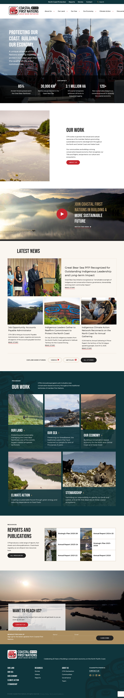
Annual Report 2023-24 (68, 545)
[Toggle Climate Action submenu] (113, 11)
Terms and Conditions (56, 694)
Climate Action (105, 11)
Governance (66, 678)
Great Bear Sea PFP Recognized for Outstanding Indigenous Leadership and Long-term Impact (88, 271)
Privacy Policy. (44, 694)
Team (64, 681)
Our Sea (74, 11)
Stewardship (74, 493)
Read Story (70, 287)
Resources (39, 668)
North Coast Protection (57, 2)
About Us (48, 11)
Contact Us (20, 624)
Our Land (61, 11)
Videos (54, 360)
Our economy (92, 435)
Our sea (52, 433)
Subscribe (104, 638)
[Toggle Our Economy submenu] (96, 11)
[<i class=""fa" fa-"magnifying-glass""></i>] (98, 2)
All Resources (16, 555)
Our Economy (88, 11)
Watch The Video (82, 227)
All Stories (89, 360)
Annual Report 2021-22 (68, 556)
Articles (70, 360)
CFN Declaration (68, 671)
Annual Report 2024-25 (103, 534)
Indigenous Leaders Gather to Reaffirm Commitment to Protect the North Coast (60, 330)
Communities (67, 674)
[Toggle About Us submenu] (54, 11)
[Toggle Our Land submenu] (67, 11)
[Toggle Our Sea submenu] (79, 11)
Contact (89, 2)
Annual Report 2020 (102, 556)
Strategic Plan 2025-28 (68, 534)
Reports (72, 2)
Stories (80, 2)
